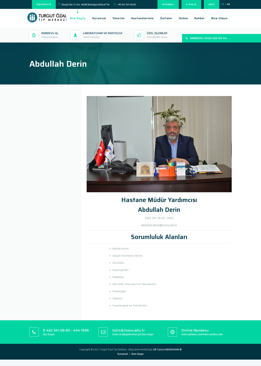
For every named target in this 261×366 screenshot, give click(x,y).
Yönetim (118, 18)
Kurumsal (99, 18)
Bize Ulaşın (219, 18)
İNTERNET (168, 4)
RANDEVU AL (49, 33)
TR (222, 4)
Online (183, 18)
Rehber (199, 18)
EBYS (211, 4)
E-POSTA (191, 4)
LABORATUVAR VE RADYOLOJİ (102, 33)
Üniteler (166, 18)
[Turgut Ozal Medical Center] (48, 23)
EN (228, 4)
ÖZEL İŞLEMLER (157, 33)
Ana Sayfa (77, 18)
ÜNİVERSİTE (44, 4)
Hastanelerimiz (142, 18)
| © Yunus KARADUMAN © (167, 349)
